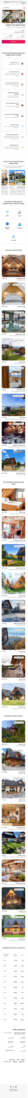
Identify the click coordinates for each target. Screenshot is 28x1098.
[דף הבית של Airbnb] (24, 7)
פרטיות (15, 1091)
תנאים (11, 1091)
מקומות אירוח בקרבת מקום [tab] (19, 1032)
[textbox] (19, 37)
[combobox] (13, 32)
